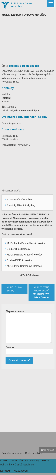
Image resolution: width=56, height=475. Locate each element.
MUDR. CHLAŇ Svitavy (14, 289)
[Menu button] (51, 3)
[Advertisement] (28, 41)
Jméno (10, 347)
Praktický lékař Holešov (19, 199)
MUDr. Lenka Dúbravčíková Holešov (26, 243)
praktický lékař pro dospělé (24, 66)
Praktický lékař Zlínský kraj (21, 205)
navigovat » (24, 145)
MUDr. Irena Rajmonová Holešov (24, 266)
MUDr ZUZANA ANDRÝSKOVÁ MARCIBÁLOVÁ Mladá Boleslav (41, 292)
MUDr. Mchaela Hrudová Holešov (24, 254)
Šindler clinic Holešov (18, 249)
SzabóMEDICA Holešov (19, 260)
